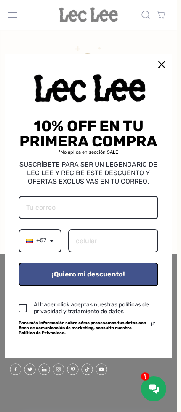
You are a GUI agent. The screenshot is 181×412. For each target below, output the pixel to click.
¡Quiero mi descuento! (88, 274)
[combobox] (40, 240)
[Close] (162, 64)
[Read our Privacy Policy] (153, 324)
